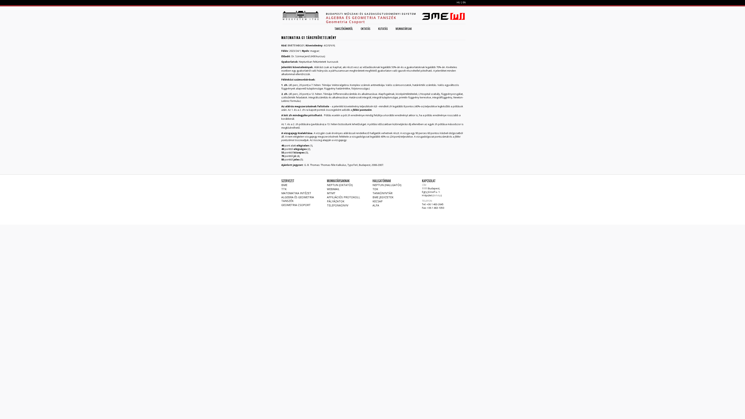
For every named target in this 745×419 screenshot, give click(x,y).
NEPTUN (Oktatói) (340, 185)
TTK (284, 189)
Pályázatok (335, 201)
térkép (437, 195)
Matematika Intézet (296, 193)
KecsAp (377, 201)
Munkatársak (404, 28)
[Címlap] (300, 15)
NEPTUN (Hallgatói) (386, 185)
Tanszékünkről (343, 28)
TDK (375, 189)
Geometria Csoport (296, 205)
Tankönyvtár (382, 193)
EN (464, 2)
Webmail (333, 189)
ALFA (375, 205)
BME (284, 185)
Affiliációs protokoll (343, 197)
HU (458, 2)
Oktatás (365, 28)
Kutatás (383, 28)
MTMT (331, 193)
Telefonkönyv (337, 205)
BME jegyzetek (382, 197)
